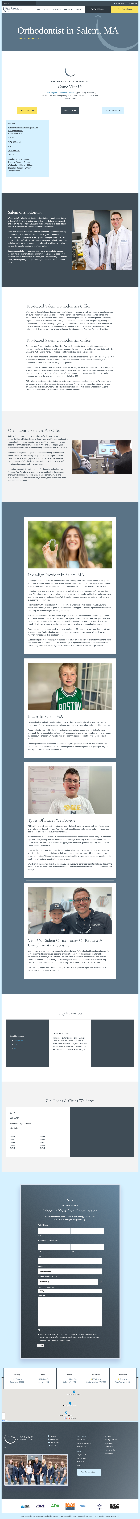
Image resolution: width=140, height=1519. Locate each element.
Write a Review (111, 110)
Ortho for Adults (110, 1450)
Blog (78, 1465)
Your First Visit (81, 1446)
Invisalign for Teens (111, 1440)
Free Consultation (125, 9)
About (37, 9)
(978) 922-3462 (14, 142)
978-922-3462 (99, 9)
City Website (18, 1040)
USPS (16, 1044)
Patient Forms (81, 1440)
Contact (79, 9)
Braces (46, 9)
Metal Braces (109, 1443)
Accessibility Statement (85, 1516)
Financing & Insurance (84, 1443)
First (39, 1236)
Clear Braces (109, 1446)
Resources (68, 9)
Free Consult (26, 110)
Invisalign (57, 9)
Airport (16, 1048)
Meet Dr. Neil (81, 1462)
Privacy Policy (99, 1516)
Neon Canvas (115, 1516)
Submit (40, 1345)
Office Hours (54, 1446)
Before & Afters (109, 1453)
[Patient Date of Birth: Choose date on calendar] (101, 1281)
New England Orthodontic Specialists (61, 93)
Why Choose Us (82, 1455)
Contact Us (68, 110)
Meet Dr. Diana (81, 1458)
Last (73, 1236)
